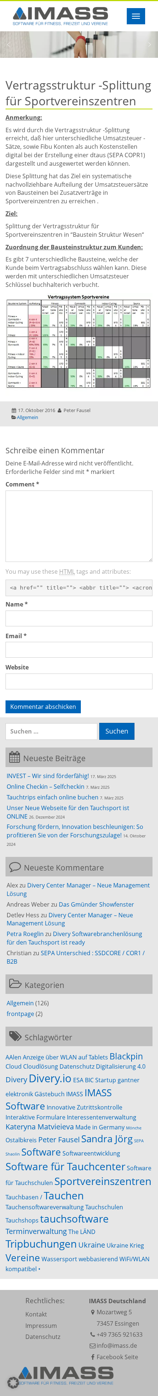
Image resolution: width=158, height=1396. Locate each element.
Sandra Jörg (107, 1138)
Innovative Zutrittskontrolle (84, 1107)
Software (41, 1152)
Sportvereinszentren (102, 1181)
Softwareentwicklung (91, 1153)
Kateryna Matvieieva (40, 1127)
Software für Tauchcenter (65, 1166)
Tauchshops (22, 1220)
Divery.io (50, 1078)
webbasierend (98, 1259)
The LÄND (82, 1232)
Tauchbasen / (24, 1197)
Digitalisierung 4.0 (121, 1066)
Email (16, 636)
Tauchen (64, 1195)
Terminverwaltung (36, 1231)
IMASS (74, 1094)
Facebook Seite (117, 1357)
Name (17, 604)
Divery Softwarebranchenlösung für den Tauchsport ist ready (74, 938)
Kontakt (36, 1314)
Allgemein (27, 417)
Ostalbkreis (21, 1140)
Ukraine (91, 1245)
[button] (8, 45)
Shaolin (13, 1154)
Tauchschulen (104, 1207)
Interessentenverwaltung (101, 1117)
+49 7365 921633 (120, 1334)
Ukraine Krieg (125, 1245)
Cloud (14, 1066)
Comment (22, 484)
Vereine (23, 1257)
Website (17, 667)
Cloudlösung (40, 1066)
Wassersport (59, 1259)
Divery (16, 1079)
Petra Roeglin (25, 934)
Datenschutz (77, 1066)
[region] (79, 44)
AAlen (13, 1057)
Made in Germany (100, 1127)
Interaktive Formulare (35, 1117)
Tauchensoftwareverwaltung (45, 1207)
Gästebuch (50, 1094)
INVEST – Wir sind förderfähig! (48, 776)
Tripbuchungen (41, 1244)
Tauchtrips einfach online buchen (52, 797)
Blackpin (126, 1056)
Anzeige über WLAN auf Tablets (65, 1057)
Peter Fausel (59, 1139)
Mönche (133, 1127)
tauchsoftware (74, 1219)
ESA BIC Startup (94, 1080)
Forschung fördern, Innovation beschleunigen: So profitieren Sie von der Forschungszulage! (75, 831)
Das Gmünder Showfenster (96, 904)
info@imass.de (117, 1346)
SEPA (139, 1140)
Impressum (41, 1326)
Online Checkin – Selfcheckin (46, 787)
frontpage (20, 1014)
